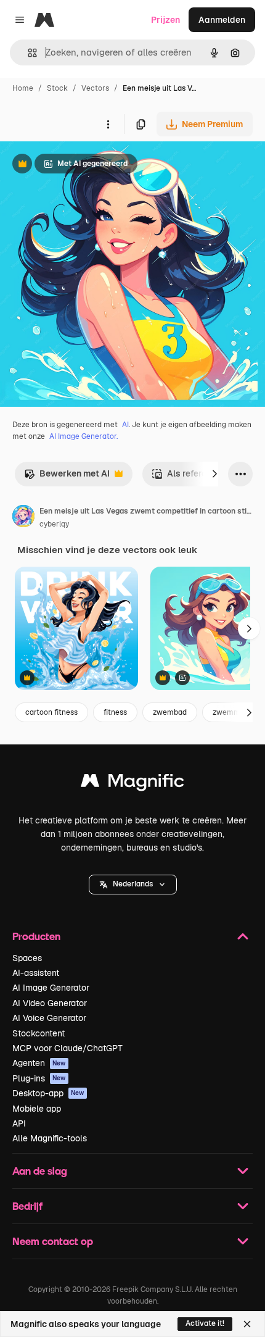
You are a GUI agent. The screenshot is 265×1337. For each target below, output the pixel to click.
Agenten (39, 1062)
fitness (115, 712)
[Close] (247, 1324)
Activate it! (205, 1323)
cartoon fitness (51, 712)
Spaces (27, 958)
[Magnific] (132, 783)
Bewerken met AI (67, 477)
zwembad (170, 712)
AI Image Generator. (83, 436)
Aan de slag (39, 1170)
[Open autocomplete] (27, 52)
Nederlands (133, 884)
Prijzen (165, 19)
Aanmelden (221, 19)
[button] (133, 884)
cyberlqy (54, 524)
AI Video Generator (49, 1003)
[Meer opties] (108, 124)
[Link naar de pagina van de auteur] (23, 518)
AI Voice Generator (49, 1017)
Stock (57, 88)
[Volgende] (214, 474)
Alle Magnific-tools (49, 1138)
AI (125, 425)
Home (22, 88)
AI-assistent (35, 972)
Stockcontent (38, 1033)
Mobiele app (36, 1108)
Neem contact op (52, 1241)
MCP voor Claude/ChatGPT (67, 1048)
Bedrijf (27, 1205)
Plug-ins (39, 1078)
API (19, 1123)
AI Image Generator (50, 987)
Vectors (95, 88)
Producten (36, 936)
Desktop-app (48, 1093)
